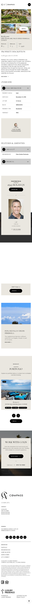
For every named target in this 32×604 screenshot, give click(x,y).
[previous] (14, 415)
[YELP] (24, 537)
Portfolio (4, 547)
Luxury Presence (6, 597)
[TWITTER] (17, 537)
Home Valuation (5, 552)
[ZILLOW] (21, 537)
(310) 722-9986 (16, 129)
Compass (28, 565)
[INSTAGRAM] (10, 537)
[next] (18, 415)
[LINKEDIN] (14, 537)
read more (7, 342)
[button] (16, 456)
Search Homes (5, 554)
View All (24, 28)
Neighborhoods (5, 549)
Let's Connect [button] (5, 557)
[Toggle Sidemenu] (29, 4)
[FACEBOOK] (7, 537)
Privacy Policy (21, 597)
